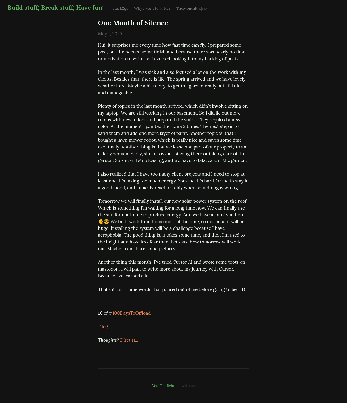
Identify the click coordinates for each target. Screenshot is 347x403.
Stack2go (120, 8)
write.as (188, 386)
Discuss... (129, 340)
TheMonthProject (191, 8)
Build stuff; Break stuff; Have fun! (56, 7)
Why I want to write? (152, 8)
